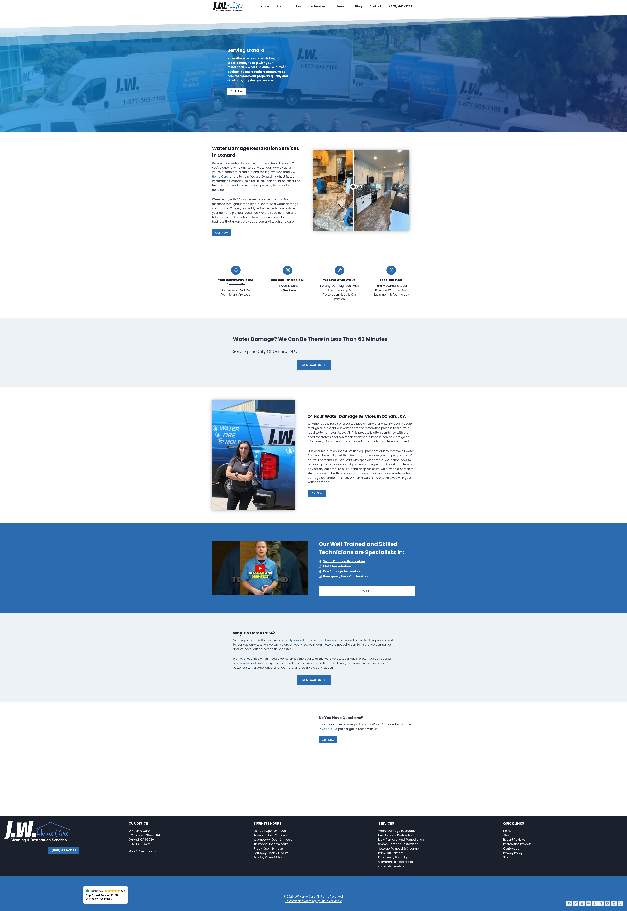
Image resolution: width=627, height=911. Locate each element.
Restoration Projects (517, 844)
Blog (358, 6)
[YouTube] (588, 903)
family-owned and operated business (311, 640)
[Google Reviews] (601, 903)
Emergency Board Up (393, 857)
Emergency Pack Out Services (345, 576)
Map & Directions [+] (143, 851)
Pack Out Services (391, 853)
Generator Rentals (391, 866)
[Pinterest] (614, 903)
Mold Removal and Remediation (401, 840)
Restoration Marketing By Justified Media (313, 901)
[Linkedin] (607, 903)
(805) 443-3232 (400, 6)
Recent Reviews (514, 840)
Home (265, 6)
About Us (509, 835)
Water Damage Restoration (344, 561)
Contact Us (511, 849)
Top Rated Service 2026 (102, 895)
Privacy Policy (512, 853)
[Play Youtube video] (260, 568)
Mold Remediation (337, 566)
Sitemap (509, 857)
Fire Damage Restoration (342, 571)
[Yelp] (595, 903)
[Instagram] (582, 903)
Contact (375, 6)
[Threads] (620, 903)
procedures (241, 663)
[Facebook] (569, 903)
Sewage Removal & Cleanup (398, 849)
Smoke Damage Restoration (398, 844)
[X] (575, 903)
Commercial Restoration (395, 862)
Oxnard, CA (330, 729)
